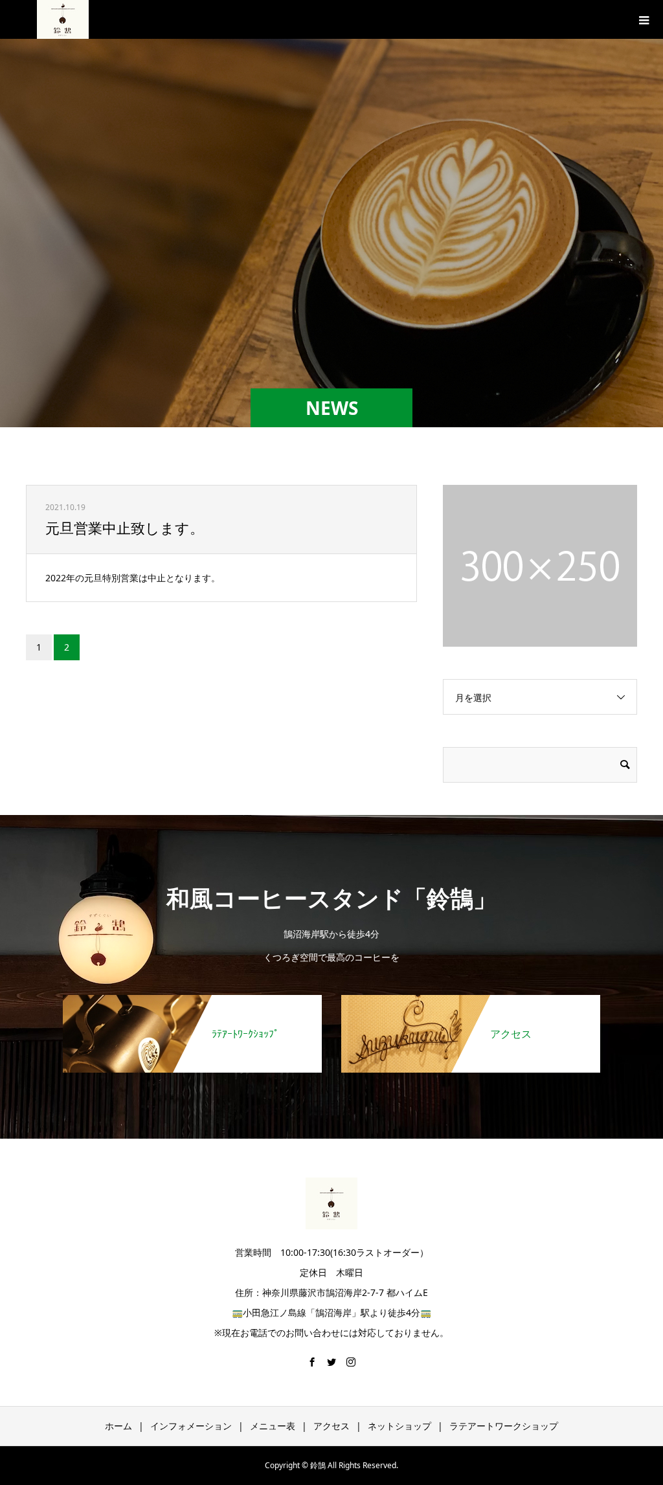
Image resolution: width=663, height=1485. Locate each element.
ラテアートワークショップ (503, 1426)
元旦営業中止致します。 (124, 527)
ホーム (118, 1426)
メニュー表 (272, 1426)
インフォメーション (191, 1426)
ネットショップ (399, 1426)
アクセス (331, 1426)
